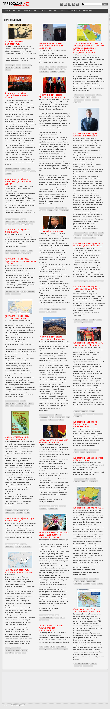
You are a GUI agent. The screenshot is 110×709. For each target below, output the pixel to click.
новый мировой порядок (61, 649)
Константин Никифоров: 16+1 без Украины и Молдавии (88, 344)
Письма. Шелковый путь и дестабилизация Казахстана (19, 571)
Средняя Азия (94, 578)
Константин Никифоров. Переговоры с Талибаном (52, 338)
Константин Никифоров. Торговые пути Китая (17, 317)
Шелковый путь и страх (51, 231)
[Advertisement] (55, 687)
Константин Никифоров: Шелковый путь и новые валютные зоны (85, 424)
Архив (62, 11)
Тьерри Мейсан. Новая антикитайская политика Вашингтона (51, 45)
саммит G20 (94, 481)
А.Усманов (9, 67)
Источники (53, 11)
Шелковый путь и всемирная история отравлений (53, 441)
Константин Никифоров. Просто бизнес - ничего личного (17, 95)
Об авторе (17, 11)
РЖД (64, 309)
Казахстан (17, 67)
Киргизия (62, 506)
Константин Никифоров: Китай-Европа (17, 231)
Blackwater (77, 237)
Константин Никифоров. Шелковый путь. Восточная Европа (18, 181)
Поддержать (88, 11)
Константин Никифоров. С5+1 (88, 508)
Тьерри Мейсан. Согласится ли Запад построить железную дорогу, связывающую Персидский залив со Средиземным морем (88, 48)
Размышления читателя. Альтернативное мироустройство (51, 627)
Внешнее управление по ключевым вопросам (17, 438)
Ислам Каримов (45, 506)
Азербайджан (10, 652)
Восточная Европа (22, 221)
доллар (50, 649)
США (42, 66)
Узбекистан (26, 67)
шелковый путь (10, 65)
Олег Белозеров (51, 311)
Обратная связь (74, 11)
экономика (43, 69)
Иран (76, 97)
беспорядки (78, 583)
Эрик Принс (94, 232)
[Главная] (18, 6)
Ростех (27, 512)
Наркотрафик (98, 235)
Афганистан (78, 235)
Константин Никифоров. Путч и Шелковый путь (19, 519)
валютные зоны (91, 452)
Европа (8, 69)
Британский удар (21, 403)
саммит (90, 413)
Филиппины (31, 291)
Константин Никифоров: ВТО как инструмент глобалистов (88, 244)
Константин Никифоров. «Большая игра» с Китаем (86, 287)
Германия (16, 224)
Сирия (62, 69)
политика (77, 102)
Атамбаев (54, 506)
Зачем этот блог (30, 11)
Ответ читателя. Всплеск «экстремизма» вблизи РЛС (87, 610)
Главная (7, 11)
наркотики (44, 419)
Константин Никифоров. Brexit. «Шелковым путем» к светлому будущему (54, 534)
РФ (30, 65)
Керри (100, 583)
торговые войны (79, 99)
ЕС (57, 615)
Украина (8, 173)
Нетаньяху (61, 71)
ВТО (92, 281)
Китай (18, 65)
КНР (25, 65)
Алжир (31, 403)
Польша (32, 221)
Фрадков (8, 510)
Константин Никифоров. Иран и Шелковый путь (88, 459)
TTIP (23, 253)
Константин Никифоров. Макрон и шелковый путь (52, 96)
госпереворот (9, 546)
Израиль (53, 71)
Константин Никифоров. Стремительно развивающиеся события (20, 261)
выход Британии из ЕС (47, 617)
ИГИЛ (76, 581)
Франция (43, 210)
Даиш (61, 419)
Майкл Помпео (44, 71)
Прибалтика (78, 416)
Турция (23, 544)
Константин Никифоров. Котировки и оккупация (85, 134)
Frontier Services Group (89, 237)
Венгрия (8, 224)
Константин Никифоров (12, 168)
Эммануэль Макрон (61, 207)
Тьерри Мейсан (79, 94)
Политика (42, 11)
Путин (42, 311)
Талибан (99, 319)
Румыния (30, 224)
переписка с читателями (12, 650)
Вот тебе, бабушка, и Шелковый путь (15, 42)
